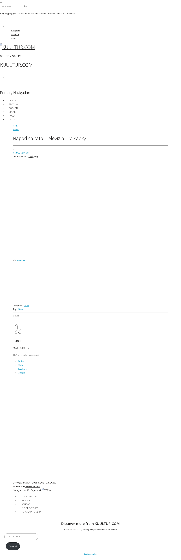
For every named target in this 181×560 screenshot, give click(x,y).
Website (22, 361)
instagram (15, 30)
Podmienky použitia (31, 511)
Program (13, 104)
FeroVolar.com (32, 486)
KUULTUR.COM (16, 65)
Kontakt (26, 504)
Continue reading (90, 554)
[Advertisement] (90, 176)
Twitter (21, 365)
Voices (21, 309)
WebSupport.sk (34, 490)
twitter (14, 38)
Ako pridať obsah (30, 508)
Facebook (22, 368)
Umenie (12, 112)
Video (12, 119)
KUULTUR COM (21, 152)
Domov (12, 100)
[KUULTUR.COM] (17, 47)
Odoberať (13, 546)
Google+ (22, 372)
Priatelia (26, 500)
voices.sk (20, 260)
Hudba (12, 115)
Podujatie (13, 108)
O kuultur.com (29, 496)
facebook (15, 34)
